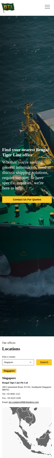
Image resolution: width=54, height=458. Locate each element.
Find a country (8, 357)
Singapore (9, 370)
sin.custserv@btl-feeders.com (24, 402)
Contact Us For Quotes (27, 199)
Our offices (8, 342)
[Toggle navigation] (47, 6)
